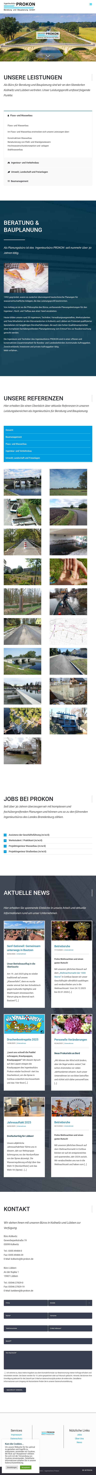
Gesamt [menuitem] (9, 430)
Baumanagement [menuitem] (14, 437)
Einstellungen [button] (12, 1467)
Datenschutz (16, 1438)
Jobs (79, 1434)
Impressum (16, 1434)
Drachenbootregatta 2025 (22, 1039)
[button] (48, 835)
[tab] (48, 115)
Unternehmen (21, 954)
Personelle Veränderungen (70, 1039)
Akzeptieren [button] (26, 1467)
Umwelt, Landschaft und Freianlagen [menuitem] (23, 458)
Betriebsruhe (62, 946)
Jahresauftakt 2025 (19, 1122)
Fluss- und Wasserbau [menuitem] (16, 444)
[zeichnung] (26, 264)
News (79, 1442)
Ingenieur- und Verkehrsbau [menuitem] (19, 451)
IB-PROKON (88, 1470)
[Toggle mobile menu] (91, 4)
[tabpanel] (48, 139)
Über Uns (79, 1438)
